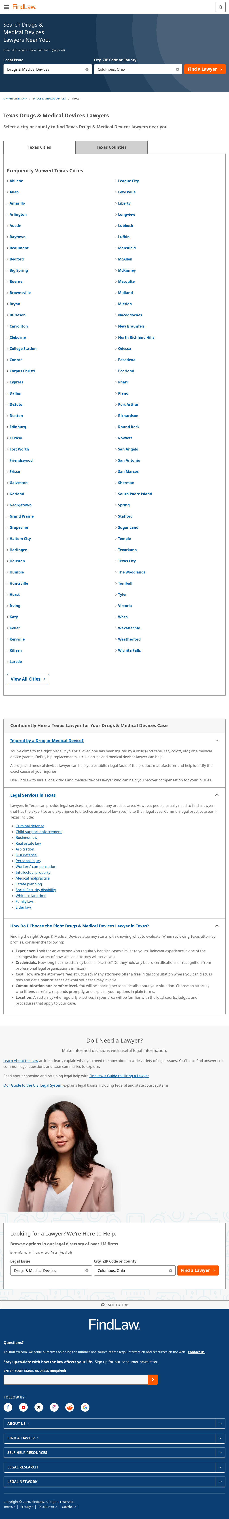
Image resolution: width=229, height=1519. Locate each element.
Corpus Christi (22, 370)
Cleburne (18, 337)
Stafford (125, 516)
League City (128, 180)
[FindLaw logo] (26, 7)
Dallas (15, 393)
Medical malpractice (33, 878)
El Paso (16, 438)
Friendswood (21, 460)
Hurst (15, 594)
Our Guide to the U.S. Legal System (32, 1085)
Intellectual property (33, 872)
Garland (17, 493)
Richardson (128, 415)
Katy (14, 616)
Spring (124, 505)
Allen (14, 192)
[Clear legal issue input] (87, 69)
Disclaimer (46, 1506)
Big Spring (19, 270)
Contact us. (196, 1352)
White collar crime (31, 895)
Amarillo (17, 203)
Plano (123, 393)
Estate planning (29, 884)
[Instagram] (54, 1407)
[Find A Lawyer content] (220, 1438)
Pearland (126, 370)
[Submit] (153, 1380)
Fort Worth (19, 449)
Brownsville (20, 292)
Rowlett (125, 438)
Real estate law (28, 843)
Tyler (122, 594)
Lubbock (125, 225)
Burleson (18, 315)
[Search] (221, 7)
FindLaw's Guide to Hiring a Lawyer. (119, 1075)
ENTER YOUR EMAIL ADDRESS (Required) (35, 1371)
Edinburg (18, 426)
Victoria (125, 605)
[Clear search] (87, 1270)
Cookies (68, 1506)
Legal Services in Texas (33, 795)
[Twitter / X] (38, 1407)
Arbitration (25, 849)
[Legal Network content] (220, 1482)
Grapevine (19, 527)
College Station (23, 348)
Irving (15, 605)
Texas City (127, 561)
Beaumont (19, 247)
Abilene (16, 180)
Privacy (26, 1506)
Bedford (17, 259)
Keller (15, 628)
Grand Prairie (22, 516)
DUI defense (26, 855)
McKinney (127, 270)
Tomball (125, 583)
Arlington (18, 214)
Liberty (124, 203)
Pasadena (127, 359)
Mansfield (127, 247)
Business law (26, 837)
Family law (24, 901)
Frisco (15, 471)
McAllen (125, 259)
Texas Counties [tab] (112, 147)
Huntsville (19, 583)
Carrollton (19, 326)
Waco (123, 616)
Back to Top (117, 1305)
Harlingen (19, 549)
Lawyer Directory (15, 98)
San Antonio (129, 460)
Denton (16, 415)
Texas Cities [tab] (39, 147)
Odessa (124, 348)
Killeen (16, 650)
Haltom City (20, 538)
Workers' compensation (36, 866)
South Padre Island (135, 493)
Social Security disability (36, 889)
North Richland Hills (136, 337)
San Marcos (128, 471)
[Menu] (6, 6)
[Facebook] (8, 1407)
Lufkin (124, 236)
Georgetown (21, 505)
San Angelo (128, 449)
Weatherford (129, 639)
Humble (17, 572)
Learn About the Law (20, 1060)
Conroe (16, 359)
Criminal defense (30, 825)
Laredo (16, 661)
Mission (125, 303)
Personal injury (28, 860)
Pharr (123, 382)
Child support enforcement (39, 831)
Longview (126, 214)
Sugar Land (128, 527)
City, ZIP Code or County (115, 59)
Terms (9, 1506)
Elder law (23, 907)
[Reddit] (69, 1407)
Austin (15, 225)
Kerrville (17, 639)
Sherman (126, 482)
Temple (124, 538)
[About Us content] (220, 1423)
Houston (17, 561)
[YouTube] (23, 1407)
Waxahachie (129, 628)
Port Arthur (128, 404)
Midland (125, 292)
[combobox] (47, 69)
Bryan (15, 303)
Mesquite (126, 281)
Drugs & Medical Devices (49, 98)
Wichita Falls (129, 650)
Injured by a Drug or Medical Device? (47, 740)
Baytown (18, 236)
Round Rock (129, 426)
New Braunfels (131, 326)
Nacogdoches (130, 315)
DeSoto (16, 404)
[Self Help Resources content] (220, 1453)
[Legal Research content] (220, 1467)
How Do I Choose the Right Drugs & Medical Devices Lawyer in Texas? (79, 926)
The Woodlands (131, 572)
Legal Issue (13, 59)
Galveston (19, 482)
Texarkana (127, 549)
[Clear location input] (177, 69)
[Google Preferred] (85, 1407)
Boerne (16, 281)
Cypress (16, 382)
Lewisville (127, 192)
